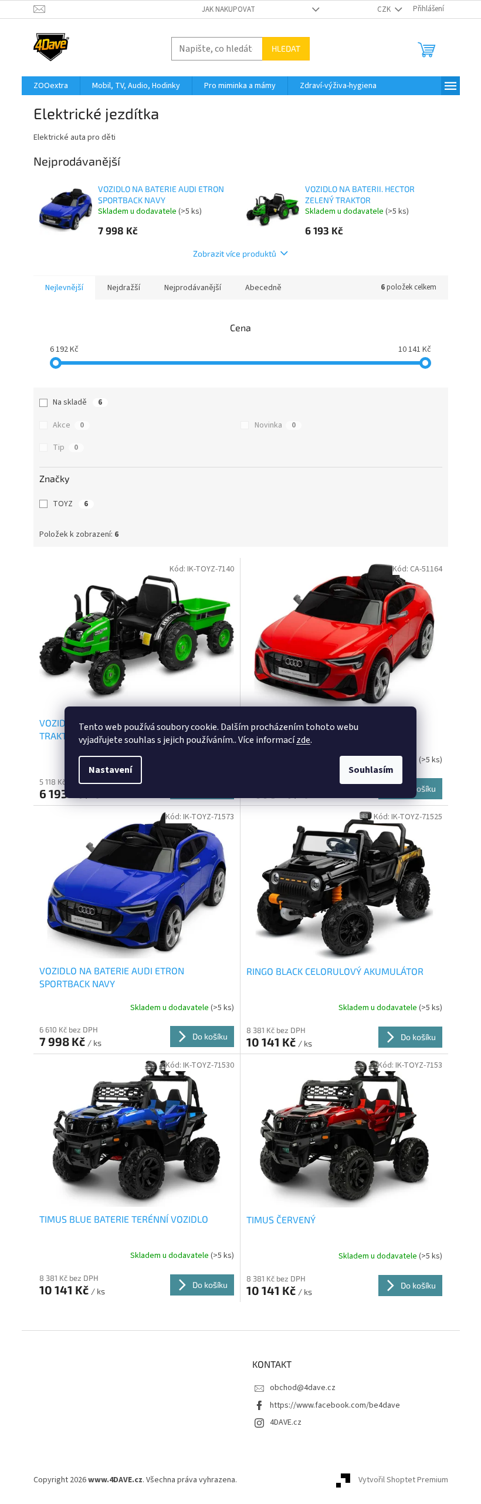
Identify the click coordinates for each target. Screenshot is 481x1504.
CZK (384, 9)
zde (303, 740)
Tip (65, 447)
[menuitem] (51, 85)
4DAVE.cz (286, 1422)
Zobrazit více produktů (234, 253)
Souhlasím (371, 769)
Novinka (275, 425)
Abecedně (263, 288)
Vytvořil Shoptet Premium (403, 1480)
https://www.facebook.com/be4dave (335, 1405)
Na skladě (77, 402)
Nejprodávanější (192, 288)
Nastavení (110, 769)
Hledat (286, 48)
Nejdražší (123, 288)
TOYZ (70, 504)
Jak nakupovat (228, 9)
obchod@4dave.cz (303, 1388)
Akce (68, 425)
